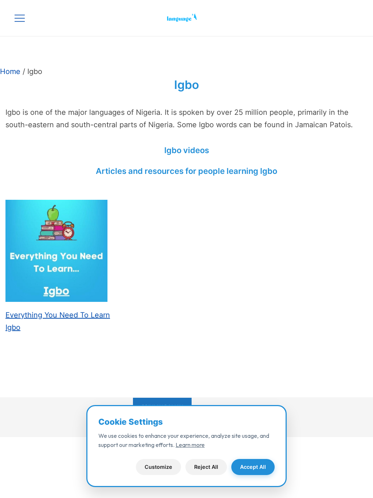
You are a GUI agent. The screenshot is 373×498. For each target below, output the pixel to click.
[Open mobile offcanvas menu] (20, 18)
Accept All (253, 467)
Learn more (190, 444)
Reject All (206, 467)
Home (10, 71)
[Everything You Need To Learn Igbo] (56, 254)
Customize (158, 467)
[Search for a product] (353, 18)
